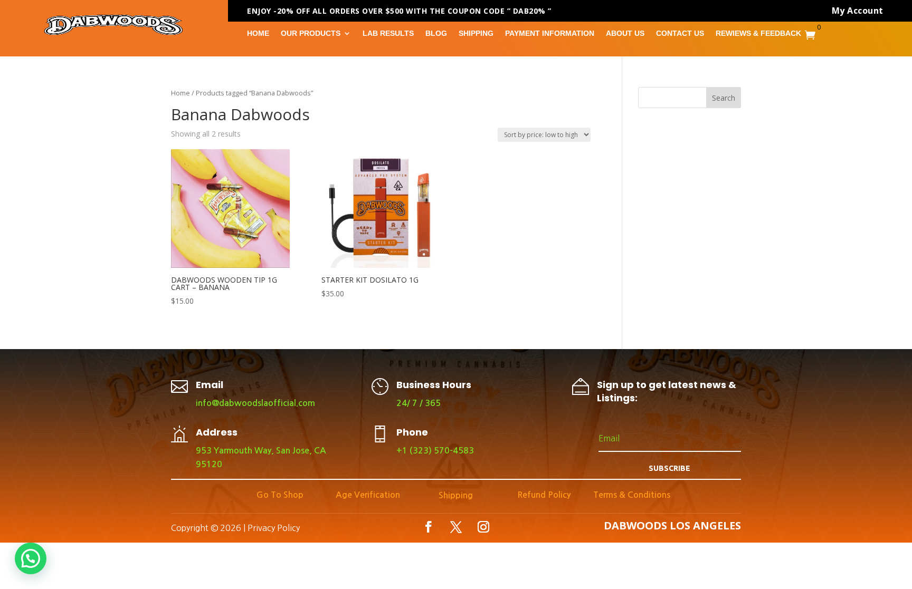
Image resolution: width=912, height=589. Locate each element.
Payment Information (549, 33)
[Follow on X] (456, 526)
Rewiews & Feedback (758, 33)
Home (258, 33)
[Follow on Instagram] (483, 526)
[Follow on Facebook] (428, 526)
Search (723, 98)
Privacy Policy (274, 528)
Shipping (476, 33)
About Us (625, 33)
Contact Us (680, 33)
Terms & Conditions (631, 495)
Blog (436, 33)
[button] (30, 558)
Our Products (310, 33)
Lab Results (388, 33)
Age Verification (368, 495)
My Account (858, 10)
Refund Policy (544, 495)
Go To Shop (279, 495)
